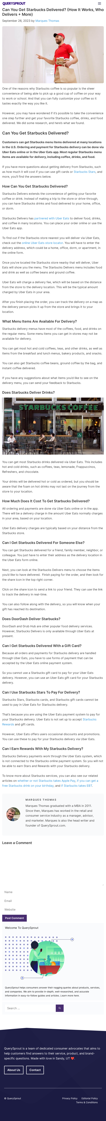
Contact (35, 1070)
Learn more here (69, 995)
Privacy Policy (69, 1098)
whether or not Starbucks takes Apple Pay (46, 780)
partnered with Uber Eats (51, 218)
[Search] (60, 1008)
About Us (13, 1070)
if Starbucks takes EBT (76, 785)
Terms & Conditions (87, 1102)
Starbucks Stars (85, 171)
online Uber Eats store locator (42, 243)
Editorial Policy (90, 1098)
